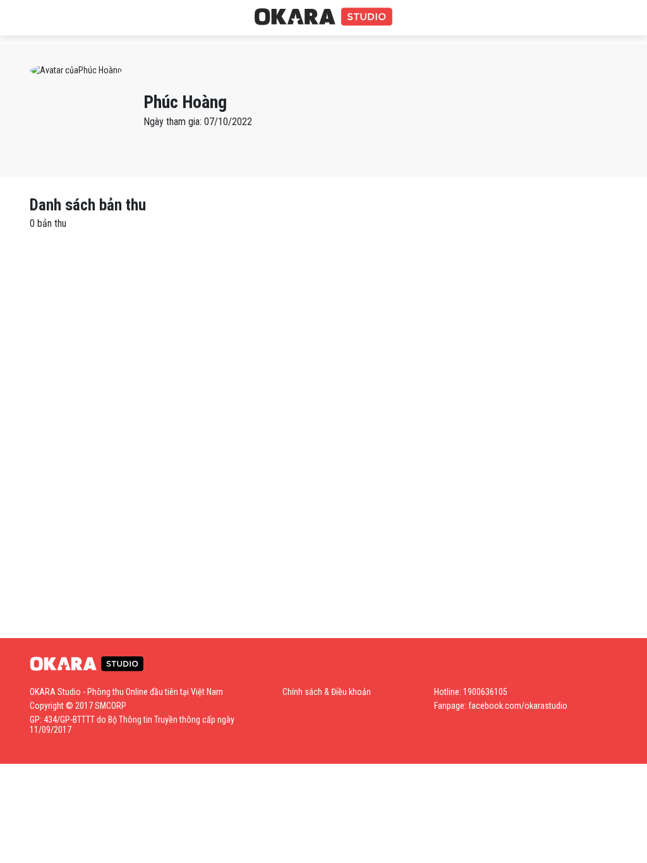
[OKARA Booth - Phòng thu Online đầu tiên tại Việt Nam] (323, 17)
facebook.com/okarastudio (517, 706)
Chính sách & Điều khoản (326, 692)
